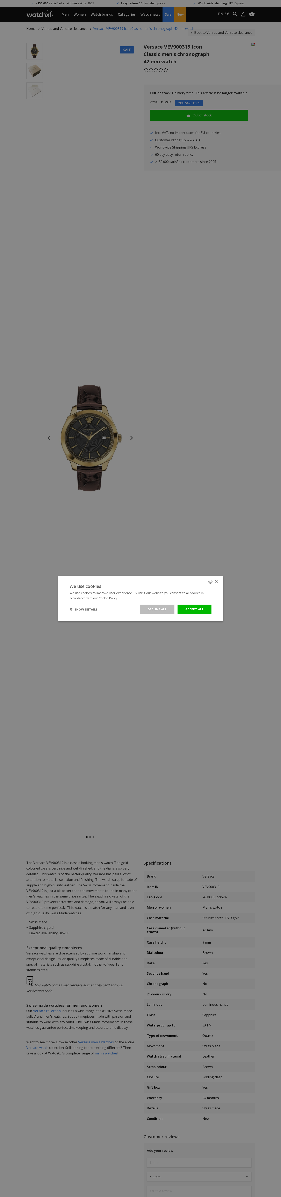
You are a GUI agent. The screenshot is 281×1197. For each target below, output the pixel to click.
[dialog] (140, 598)
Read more (127, 598)
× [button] (216, 581)
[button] (84, 609)
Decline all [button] (157, 609)
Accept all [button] (194, 609)
